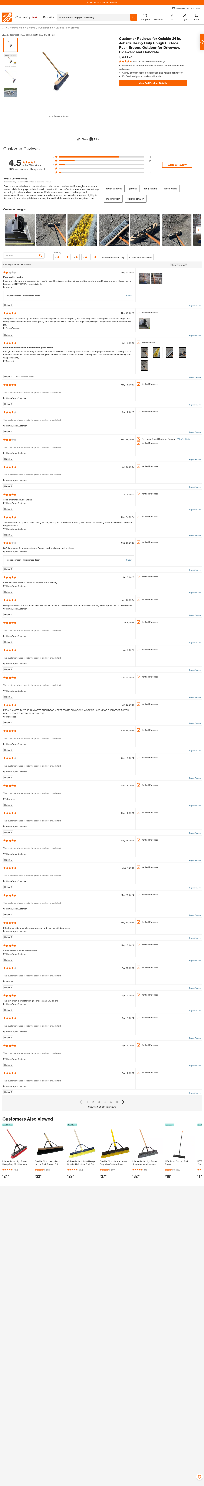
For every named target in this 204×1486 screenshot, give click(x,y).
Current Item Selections (140, 257)
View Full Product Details (153, 83)
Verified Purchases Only (113, 257)
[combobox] (93, 17)
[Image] (144, 278)
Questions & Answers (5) (153, 61)
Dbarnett (10, 361)
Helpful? (8, 305)
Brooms (31, 27)
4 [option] (105, 1101)
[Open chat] (202, 42)
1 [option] (87, 1101)
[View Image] (20, 230)
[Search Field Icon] (133, 17)
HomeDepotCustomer (16, 398)
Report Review (195, 305)
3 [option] (99, 1101)
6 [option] (117, 1101)
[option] (123, 1102)
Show (129, 295)
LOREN (9, 981)
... (3, 28)
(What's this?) (183, 439)
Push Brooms (45, 27)
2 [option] (93, 1101)
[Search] (40, 255)
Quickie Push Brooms (67, 27)
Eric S (9, 287)
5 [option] (111, 1101)
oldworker (11, 799)
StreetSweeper (13, 328)
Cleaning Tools (16, 27)
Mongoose (11, 716)
